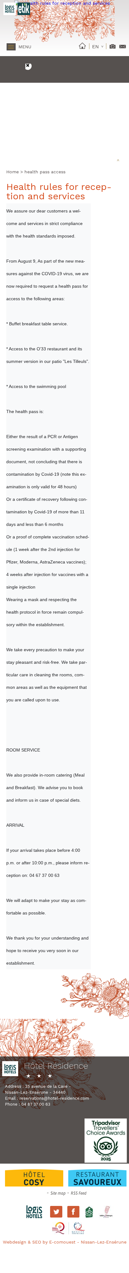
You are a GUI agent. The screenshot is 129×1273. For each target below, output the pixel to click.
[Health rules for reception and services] (64, 2)
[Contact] (122, 44)
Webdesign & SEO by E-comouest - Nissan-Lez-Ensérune (64, 1241)
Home (12, 171)
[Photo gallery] (113, 45)
